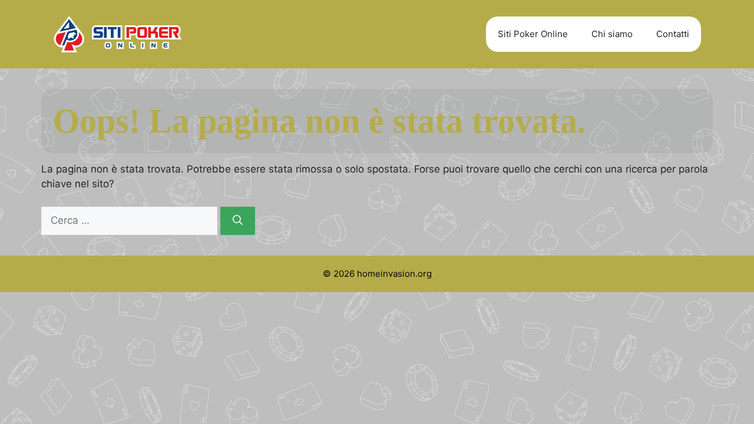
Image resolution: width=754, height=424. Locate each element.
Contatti (672, 33)
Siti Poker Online (533, 33)
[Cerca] (237, 221)
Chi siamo (612, 33)
